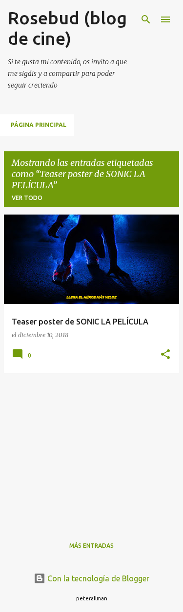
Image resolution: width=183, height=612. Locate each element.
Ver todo (27, 198)
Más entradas (91, 545)
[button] (165, 354)
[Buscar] (146, 19)
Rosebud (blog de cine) (67, 28)
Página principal (38, 125)
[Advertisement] (91, 449)
